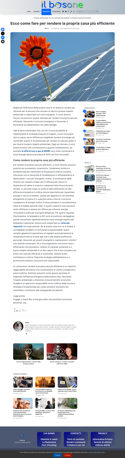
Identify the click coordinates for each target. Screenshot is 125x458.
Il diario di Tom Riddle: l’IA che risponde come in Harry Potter (67, 390)
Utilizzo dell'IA (102, 445)
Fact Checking (49, 445)
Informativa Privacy (102, 439)
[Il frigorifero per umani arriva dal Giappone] (90, 133)
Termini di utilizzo (103, 442)
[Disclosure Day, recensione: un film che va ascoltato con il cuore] (90, 168)
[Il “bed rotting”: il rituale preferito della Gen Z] (90, 149)
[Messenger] (3, 37)
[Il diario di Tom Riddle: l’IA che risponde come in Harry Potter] (67, 382)
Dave (47, 28)
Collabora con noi (76, 445)
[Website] (26, 334)
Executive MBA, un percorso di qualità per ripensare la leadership (45, 412)
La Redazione (49, 442)
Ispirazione (46, 11)
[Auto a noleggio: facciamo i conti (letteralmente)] (23, 382)
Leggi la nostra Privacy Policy (96, 452)
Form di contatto (75, 439)
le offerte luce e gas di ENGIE (36, 151)
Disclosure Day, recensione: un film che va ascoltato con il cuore (103, 168)
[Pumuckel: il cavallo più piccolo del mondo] (90, 141)
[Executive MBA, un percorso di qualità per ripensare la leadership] (45, 403)
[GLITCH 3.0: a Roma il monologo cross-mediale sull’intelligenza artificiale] (90, 177)
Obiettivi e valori (49, 439)
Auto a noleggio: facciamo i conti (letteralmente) (21, 390)
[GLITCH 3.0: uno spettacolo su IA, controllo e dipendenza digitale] (90, 188)
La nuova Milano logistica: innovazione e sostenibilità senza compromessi (43, 391)
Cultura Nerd (56, 11)
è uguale (57, 455)
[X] (3, 33)
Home (29, 11)
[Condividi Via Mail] (3, 41)
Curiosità (36, 11)
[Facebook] (3, 29)
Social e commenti (76, 442)
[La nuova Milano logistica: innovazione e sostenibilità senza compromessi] (45, 382)
